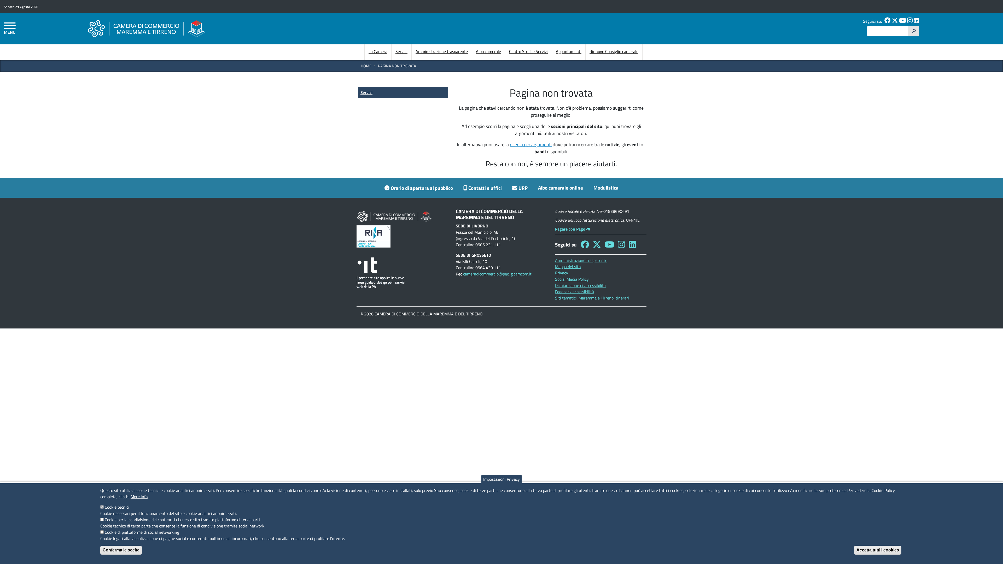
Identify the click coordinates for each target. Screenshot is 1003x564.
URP (523, 188)
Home (366, 66)
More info (139, 497)
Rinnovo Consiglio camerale (614, 51)
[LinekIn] (916, 21)
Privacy (561, 273)
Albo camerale (488, 51)
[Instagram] (910, 21)
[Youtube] (902, 21)
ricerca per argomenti (531, 144)
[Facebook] (887, 21)
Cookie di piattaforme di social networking (142, 532)
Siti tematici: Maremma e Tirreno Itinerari (592, 298)
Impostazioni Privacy (501, 479)
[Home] (146, 28)
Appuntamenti (568, 51)
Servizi (401, 51)
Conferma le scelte (121, 550)
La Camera (378, 51)
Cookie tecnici (117, 507)
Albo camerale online (560, 187)
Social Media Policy (572, 279)
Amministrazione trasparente (442, 51)
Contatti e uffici (485, 188)
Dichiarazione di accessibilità (580, 285)
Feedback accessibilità (574, 292)
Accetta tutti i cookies (877, 550)
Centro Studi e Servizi (528, 51)
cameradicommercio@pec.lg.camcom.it (497, 274)
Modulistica (606, 187)
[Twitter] (895, 21)
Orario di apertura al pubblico (422, 188)
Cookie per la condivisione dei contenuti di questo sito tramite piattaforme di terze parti (182, 519)
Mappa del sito (568, 266)
